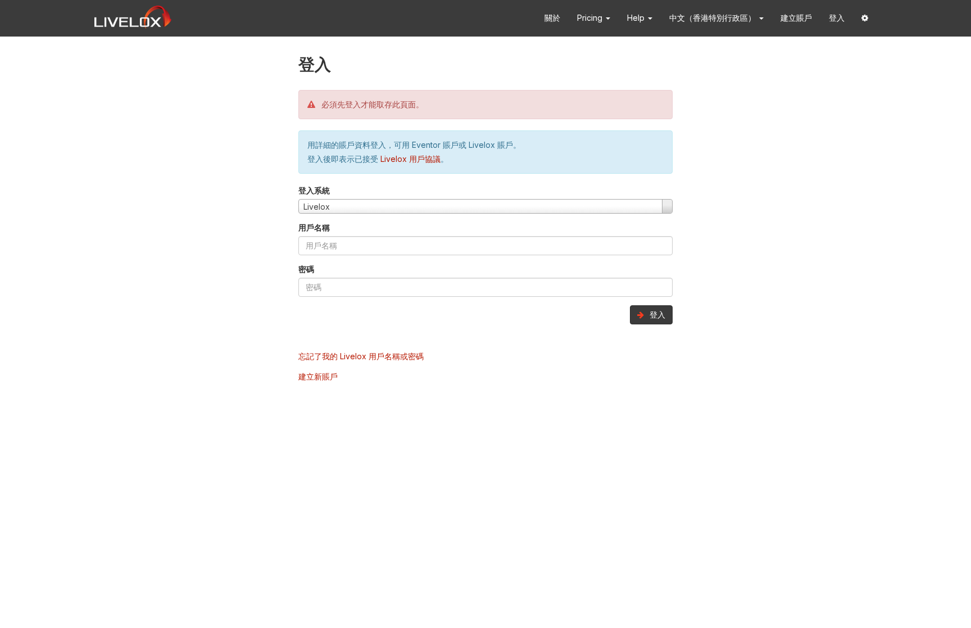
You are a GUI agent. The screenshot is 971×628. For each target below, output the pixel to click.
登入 (837, 17)
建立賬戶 (796, 17)
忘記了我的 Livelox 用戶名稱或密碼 (361, 356)
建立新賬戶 (318, 376)
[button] (865, 18)
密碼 (306, 269)
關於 (552, 17)
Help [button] (637, 17)
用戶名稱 (314, 227)
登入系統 (314, 190)
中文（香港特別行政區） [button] (713, 17)
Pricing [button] (591, 17)
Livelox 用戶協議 (410, 159)
